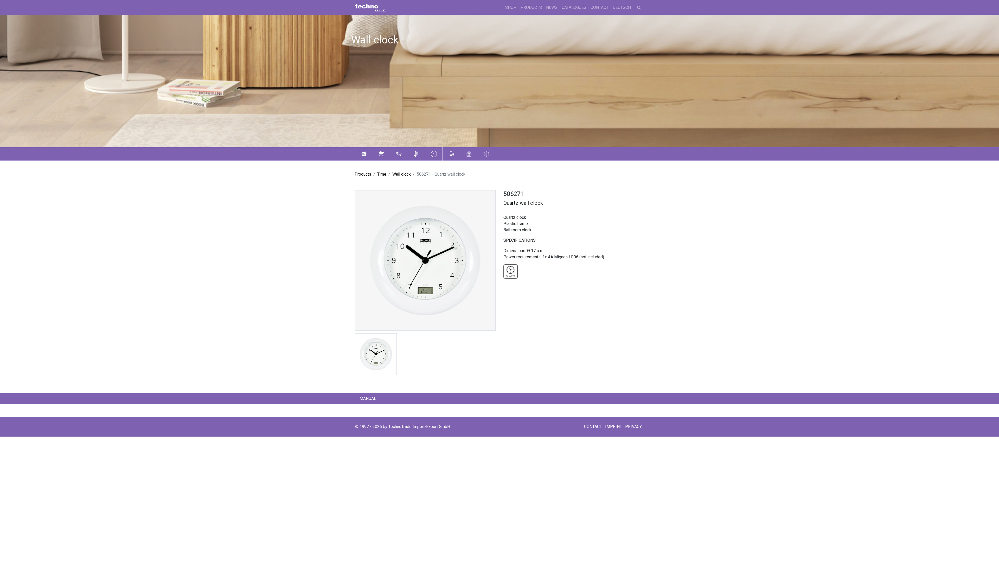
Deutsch (622, 7)
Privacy (633, 426)
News (552, 7)
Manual (368, 398)
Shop (510, 7)
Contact (600, 7)
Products (531, 7)
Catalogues (574, 7)
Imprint (613, 426)
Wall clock (401, 174)
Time (381, 174)
